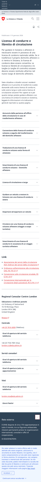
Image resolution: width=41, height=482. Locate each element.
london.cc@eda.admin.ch (12, 345)
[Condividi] (38, 26)
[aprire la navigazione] (38, 19)
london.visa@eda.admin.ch (12, 396)
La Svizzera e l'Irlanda (15, 19)
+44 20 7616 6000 (9, 327)
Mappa (4, 318)
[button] (37, 417)
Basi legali (31, 468)
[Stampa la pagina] (33, 26)
